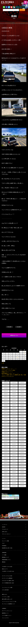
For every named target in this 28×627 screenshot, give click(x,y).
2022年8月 (6, 427)
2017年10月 (14, 480)
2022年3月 (22, 430)
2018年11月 (6, 469)
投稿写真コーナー (5, 613)
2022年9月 (22, 424)
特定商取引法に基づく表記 (7, 548)
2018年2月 (6, 477)
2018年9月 (22, 469)
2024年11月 (6, 402)
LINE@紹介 (4, 545)
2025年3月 (22, 396)
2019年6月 (22, 460)
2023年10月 (14, 413)
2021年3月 (22, 441)
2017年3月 (22, 485)
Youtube (11, 7)
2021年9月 (22, 435)
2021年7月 (14, 438)
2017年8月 (6, 483)
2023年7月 (14, 416)
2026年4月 (14, 385)
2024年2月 (6, 410)
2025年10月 (14, 391)
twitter (9, 7)
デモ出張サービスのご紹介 (7, 566)
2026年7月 (14, 382)
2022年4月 (14, 430)
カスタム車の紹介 (5, 589)
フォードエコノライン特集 (7, 587)
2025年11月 (6, 391)
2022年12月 (22, 421)
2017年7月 (14, 483)
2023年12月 (22, 410)
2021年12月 (22, 432)
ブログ (3, 543)
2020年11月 (6, 446)
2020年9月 (22, 446)
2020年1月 (14, 455)
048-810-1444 (21, 7)
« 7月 (3, 363)
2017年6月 (22, 483)
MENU (25, 2)
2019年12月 (22, 455)
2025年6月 (22, 393)
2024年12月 (22, 399)
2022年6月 (22, 427)
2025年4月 (14, 396)
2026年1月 (14, 388)
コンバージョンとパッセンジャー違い (9, 601)
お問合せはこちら (14, 335)
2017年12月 (22, 477)
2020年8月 (6, 449)
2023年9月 (22, 413)
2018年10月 (14, 469)
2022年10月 (14, 424)
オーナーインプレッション (7, 610)
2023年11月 (6, 413)
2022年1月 (14, 432)
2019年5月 (6, 463)
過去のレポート (5, 568)
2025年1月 (14, 399)
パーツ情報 (4, 554)
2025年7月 (14, 393)
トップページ (4, 524)
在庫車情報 (4, 552)
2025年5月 (6, 396)
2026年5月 (6, 385)
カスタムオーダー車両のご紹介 (8, 580)
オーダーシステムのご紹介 (7, 575)
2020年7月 (14, 449)
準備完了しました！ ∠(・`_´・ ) (9, 368)
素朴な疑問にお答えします (7, 599)
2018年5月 (6, 474)
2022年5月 (6, 430)
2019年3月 (22, 463)
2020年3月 (22, 452)
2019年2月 (6, 466)
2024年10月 (14, 402)
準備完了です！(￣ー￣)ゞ (7, 371)
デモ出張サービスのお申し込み (8, 571)
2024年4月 (14, 407)
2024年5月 (6, 407)
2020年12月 (22, 444)
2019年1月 (14, 466)
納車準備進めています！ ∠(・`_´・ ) (10, 373)
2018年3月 (22, 474)
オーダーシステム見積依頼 (7, 578)
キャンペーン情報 (5, 540)
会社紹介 (3, 526)
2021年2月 (6, 444)
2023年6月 (22, 416)
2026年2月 (6, 388)
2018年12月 (22, 466)
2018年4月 (14, 474)
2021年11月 (6, 435)
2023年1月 (14, 421)
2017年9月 (22, 480)
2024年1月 (14, 410)
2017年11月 (6, 480)
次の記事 (18, 326)
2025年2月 (6, 399)
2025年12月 (22, 388)
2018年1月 (14, 477)
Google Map (14, 7)
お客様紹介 (4, 608)
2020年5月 (6, 452)
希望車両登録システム (6, 559)
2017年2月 (6, 488)
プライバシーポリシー (6, 534)
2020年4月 (14, 452)
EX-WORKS (10, 2)
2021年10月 (14, 435)
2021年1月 (14, 444)
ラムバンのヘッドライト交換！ (9, 370)
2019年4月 (14, 463)
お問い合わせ (4, 531)
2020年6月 (22, 449)
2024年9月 (22, 402)
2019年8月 (6, 460)
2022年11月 (6, 424)
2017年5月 (6, 485)
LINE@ (4, 7)
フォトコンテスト (5, 617)
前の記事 (9, 326)
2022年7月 (14, 427)
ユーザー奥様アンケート (6, 615)
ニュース (3, 538)
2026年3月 (22, 385)
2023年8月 (6, 416)
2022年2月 (6, 432)
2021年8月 (6, 438)
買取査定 (3, 562)
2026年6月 (22, 382)
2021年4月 (14, 441)
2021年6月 (22, 438)
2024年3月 (22, 407)
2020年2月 (6, 455)
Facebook (6, 7)
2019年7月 (14, 460)
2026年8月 (6, 382)
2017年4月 (14, 485)
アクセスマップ (5, 529)
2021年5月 (6, 441)
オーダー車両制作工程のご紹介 (8, 582)
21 (17, 357)
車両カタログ (4, 594)
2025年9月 (22, 391)
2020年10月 (14, 446)
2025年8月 (6, 393)
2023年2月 (6, 421)
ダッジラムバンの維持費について (8, 603)
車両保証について (5, 557)
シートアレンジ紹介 (6, 596)
